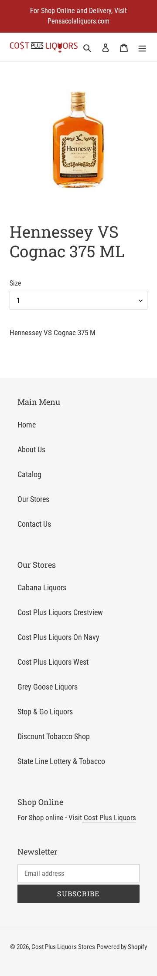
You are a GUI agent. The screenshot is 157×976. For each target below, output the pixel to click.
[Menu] (142, 47)
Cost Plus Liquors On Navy (58, 637)
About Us (31, 449)
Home (26, 424)
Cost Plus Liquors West (53, 661)
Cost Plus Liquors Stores (63, 947)
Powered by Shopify (122, 947)
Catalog (29, 474)
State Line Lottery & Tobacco (61, 761)
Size (15, 283)
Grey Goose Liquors (47, 686)
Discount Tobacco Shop (53, 736)
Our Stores (33, 499)
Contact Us (34, 523)
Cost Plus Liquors (109, 817)
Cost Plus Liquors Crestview (60, 612)
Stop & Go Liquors (45, 711)
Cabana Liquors (41, 587)
